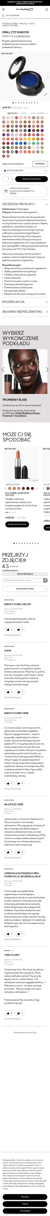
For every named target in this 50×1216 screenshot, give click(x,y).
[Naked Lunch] (16, 122)
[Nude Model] (33, 130)
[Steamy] (37, 143)
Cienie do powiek (10, 25)
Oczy (31, 24)
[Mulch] (20, 147)
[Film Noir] (28, 488)
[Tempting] (29, 122)
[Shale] (20, 130)
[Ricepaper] (42, 117)
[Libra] (33, 134)
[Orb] (37, 147)
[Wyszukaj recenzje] (45, 580)
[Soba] (3, 126)
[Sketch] (37, 130)
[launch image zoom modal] (46, 94)
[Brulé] (20, 117)
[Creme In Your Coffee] (23, 488)
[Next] (36, 488)
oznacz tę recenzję (12, 635)
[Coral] (8, 139)
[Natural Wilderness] (25, 122)
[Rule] (16, 139)
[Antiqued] (29, 147)
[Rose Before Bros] (29, 134)
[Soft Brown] (42, 147)
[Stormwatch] (25, 143)
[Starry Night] (16, 151)
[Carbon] (29, 130)
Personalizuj (25, 1211)
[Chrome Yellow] (29, 139)
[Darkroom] (3, 134)
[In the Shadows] (20, 143)
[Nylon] (25, 117)
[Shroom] (8, 117)
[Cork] (12, 126)
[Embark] (8, 151)
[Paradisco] (33, 151)
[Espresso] (20, 126)
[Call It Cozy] (14, 488)
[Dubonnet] (32, 488)
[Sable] (8, 156)
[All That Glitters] (3, 122)
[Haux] (42, 126)
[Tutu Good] (25, 151)
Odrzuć (25, 1204)
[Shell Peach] (3, 139)
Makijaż (23, 24)
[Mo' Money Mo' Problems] (3, 147)
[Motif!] (12, 122)
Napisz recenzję (25, 574)
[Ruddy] (42, 139)
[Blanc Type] (12, 117)
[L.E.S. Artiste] (33, 117)
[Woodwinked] (16, 147)
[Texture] (3, 151)
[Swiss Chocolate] (29, 126)
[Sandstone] (37, 122)
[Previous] (6, 488)
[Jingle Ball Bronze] (12, 147)
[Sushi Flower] (20, 151)
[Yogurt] (16, 134)
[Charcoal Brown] (42, 122)
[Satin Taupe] (16, 126)
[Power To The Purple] (42, 130)
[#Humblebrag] (12, 134)
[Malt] (29, 117)
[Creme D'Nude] (9, 488)
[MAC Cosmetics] (25, 9)
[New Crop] (33, 143)
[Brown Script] (16, 117)
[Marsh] (37, 139)
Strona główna (10, 24)
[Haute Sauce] (3, 143)
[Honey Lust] (20, 122)
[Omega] (37, 117)
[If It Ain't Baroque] (33, 139)
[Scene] (12, 151)
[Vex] (3, 117)
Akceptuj (25, 1197)
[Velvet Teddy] (48, 488)
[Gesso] (33, 147)
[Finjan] (37, 126)
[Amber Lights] (25, 147)
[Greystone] (25, 130)
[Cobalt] (12, 143)
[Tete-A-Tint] (33, 122)
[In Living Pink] (25, 134)
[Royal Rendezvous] (33, 126)
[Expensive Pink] (12, 139)
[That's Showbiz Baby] (8, 147)
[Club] (16, 130)
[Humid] (42, 143)
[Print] (12, 130)
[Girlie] (20, 134)
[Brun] (25, 126)
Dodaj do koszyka (32, 179)
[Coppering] (3, 156)
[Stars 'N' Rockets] (8, 134)
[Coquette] (8, 130)
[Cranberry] (37, 134)
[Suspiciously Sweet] (20, 139)
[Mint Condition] (29, 143)
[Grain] (8, 122)
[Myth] (19, 488)
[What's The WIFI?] (42, 151)
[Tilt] (37, 151)
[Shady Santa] (8, 143)
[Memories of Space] (25, 139)
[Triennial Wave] (16, 143)
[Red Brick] (29, 151)
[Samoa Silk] (42, 134)
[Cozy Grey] (3, 130)
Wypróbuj (40, 164)
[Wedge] (8, 126)
